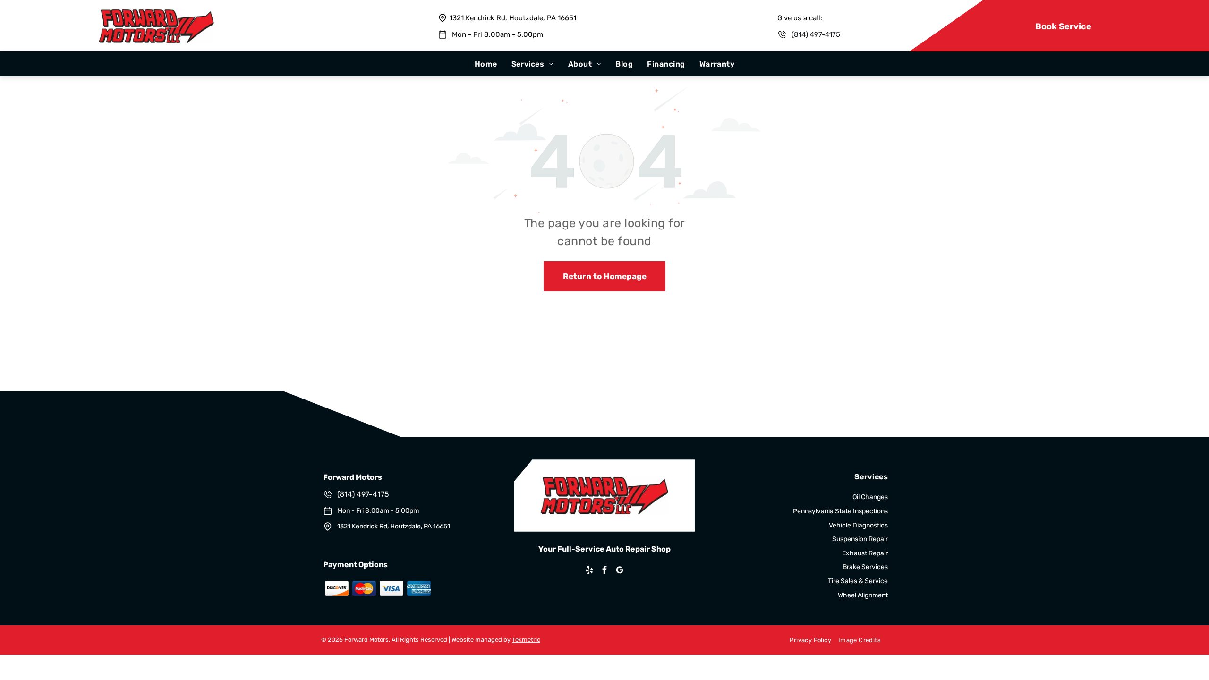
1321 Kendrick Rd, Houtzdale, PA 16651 (513, 18)
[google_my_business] (619, 571)
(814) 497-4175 (816, 34)
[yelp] (589, 571)
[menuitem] (486, 64)
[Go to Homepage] (156, 13)
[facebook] (604, 571)
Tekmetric (526, 639)
